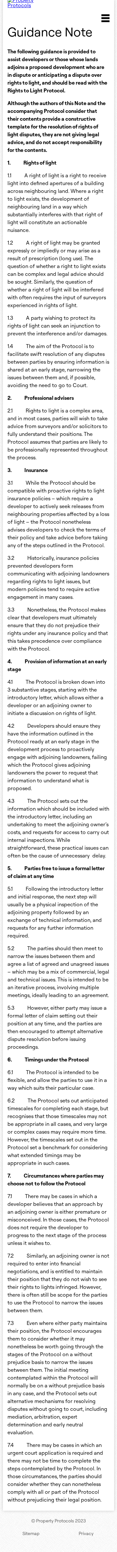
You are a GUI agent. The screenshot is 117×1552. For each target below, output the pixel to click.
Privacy (86, 1533)
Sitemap (31, 1533)
